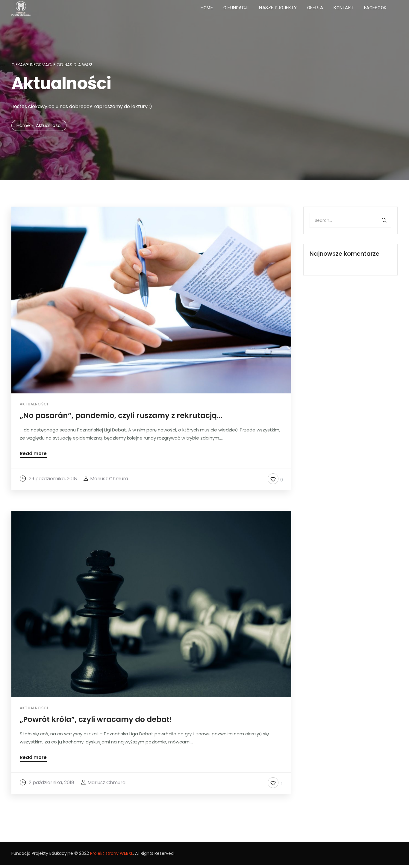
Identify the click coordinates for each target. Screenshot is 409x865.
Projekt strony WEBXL (111, 853)
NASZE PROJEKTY (278, 7)
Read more (33, 454)
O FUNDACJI (236, 7)
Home (23, 125)
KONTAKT (344, 7)
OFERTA (315, 7)
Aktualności (34, 404)
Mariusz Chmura (109, 478)
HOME (207, 7)
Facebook (375, 7)
